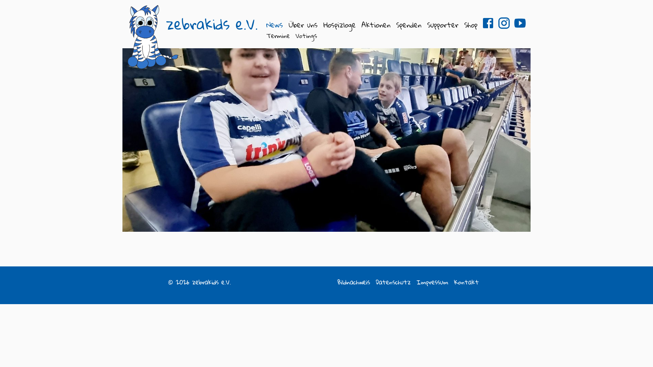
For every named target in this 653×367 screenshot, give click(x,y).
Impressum (432, 282)
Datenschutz (393, 282)
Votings (306, 35)
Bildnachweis (353, 282)
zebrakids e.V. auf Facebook (488, 23)
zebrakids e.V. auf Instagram (504, 23)
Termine (278, 35)
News (274, 25)
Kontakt (466, 282)
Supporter (442, 25)
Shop (471, 25)
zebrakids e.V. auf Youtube (520, 23)
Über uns (303, 25)
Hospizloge (339, 25)
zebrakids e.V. (212, 24)
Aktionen (376, 25)
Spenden (408, 25)
